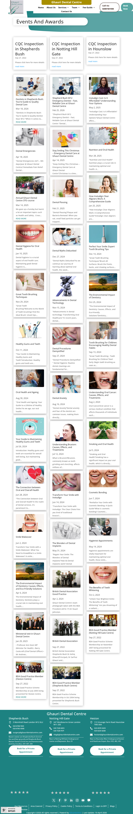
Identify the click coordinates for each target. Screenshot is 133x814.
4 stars (24, 792)
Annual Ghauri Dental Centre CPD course (26, 199)
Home (41, 8)
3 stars (20, 792)
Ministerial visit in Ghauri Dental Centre (28, 635)
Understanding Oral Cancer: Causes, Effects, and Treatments (103, 395)
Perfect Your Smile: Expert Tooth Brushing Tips (102, 248)
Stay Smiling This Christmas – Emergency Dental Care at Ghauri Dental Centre (65, 153)
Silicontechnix (75, 812)
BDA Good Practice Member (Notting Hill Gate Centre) (103, 631)
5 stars (27, 792)
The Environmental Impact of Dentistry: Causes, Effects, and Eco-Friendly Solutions (30, 586)
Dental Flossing (59, 202)
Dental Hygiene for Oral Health (27, 247)
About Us (51, 8)
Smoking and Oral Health (101, 444)
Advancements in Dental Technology (64, 301)
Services (62, 8)
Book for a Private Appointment (26, 750)
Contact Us (66, 11)
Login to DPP (101, 806)
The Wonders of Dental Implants (63, 544)
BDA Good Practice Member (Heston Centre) (29, 678)
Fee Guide (87, 8)
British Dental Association (65, 641)
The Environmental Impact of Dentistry (102, 296)
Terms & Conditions (83, 806)
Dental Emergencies (25, 151)
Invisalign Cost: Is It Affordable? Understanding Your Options (102, 101)
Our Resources (21, 806)
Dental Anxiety (59, 398)
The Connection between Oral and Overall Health (28, 489)
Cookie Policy (66, 806)
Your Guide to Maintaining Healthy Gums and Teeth (29, 440)
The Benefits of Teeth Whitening (99, 589)
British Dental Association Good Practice (65, 593)
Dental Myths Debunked (64, 250)
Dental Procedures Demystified (61, 350)
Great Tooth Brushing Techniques (26, 295)
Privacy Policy (51, 806)
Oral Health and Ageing (27, 392)
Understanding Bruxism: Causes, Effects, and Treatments (64, 447)
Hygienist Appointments (101, 540)
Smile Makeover (24, 536)
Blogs (112, 806)
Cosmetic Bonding (98, 492)
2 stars (16, 792)
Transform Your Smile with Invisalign (65, 496)
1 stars (12, 792)
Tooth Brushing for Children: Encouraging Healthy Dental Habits (103, 345)
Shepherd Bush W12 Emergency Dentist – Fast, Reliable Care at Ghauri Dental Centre (65, 102)
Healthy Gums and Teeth (28, 344)
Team (74, 8)
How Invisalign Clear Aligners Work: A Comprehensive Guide (100, 199)
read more (19, 66)
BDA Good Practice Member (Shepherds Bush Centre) (66, 684)
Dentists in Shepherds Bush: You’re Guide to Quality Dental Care (30, 102)
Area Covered (36, 806)
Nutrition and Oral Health (101, 149)
